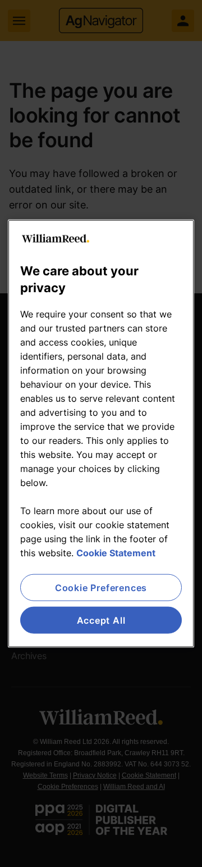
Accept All (101, 620)
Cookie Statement (115, 552)
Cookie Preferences (101, 587)
